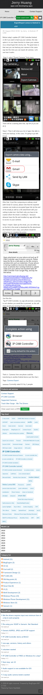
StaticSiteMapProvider (23, 503)
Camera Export (13, 380)
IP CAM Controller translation (10, 462)
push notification (23, 488)
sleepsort (12, 495)
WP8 (38, 517)
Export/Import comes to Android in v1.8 (27, 24)
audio (30, 422)
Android (32, 31)
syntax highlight (7, 506)
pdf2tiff (28, 484)
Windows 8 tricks (7, 514)
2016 (3, 545)
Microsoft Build (7, 477)
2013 (3, 538)
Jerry (25, 31)
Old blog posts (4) (10, 579)
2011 (3, 533)
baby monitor (12, 426)
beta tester (29, 426)
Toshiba (14, 510)
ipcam (38, 470)
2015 (3, 543)
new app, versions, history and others (17, 643)
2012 (3, 535)
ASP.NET (5, 422)
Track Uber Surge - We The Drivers (14, 403)
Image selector (18, 448)
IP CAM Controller (7, 17)
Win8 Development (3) (11, 593)
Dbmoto (30, 433)
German (27, 444)
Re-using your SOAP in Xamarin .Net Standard (20, 624)
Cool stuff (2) (8, 569)
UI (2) (5, 589)
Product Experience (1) (12, 583)
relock (32, 488)
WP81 (4, 521)
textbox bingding (28, 506)
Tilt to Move (6, 510)
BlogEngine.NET (34, 683)
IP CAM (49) (8, 576)
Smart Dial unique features (25, 499)
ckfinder (5, 433)
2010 (3, 530)
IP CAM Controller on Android (24, 459)
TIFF (36, 506)
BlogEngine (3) (8, 563)
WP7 (32, 517)
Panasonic (21, 484)
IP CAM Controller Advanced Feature (13, 455)
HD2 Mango (35, 444)
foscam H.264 (6, 444)
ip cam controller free (31, 455)
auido (36, 422)
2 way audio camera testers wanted (16, 675)
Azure (4, 426)
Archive (21, 11)
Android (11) (8, 559)
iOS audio (27, 448)
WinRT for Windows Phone (10, 517)
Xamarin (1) (7, 606)
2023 (3, 550)
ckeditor (36, 429)
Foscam (18, 440)
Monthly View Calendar (19, 477)
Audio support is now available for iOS (17, 668)
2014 (3, 540)
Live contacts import (24, 473)
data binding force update (17, 433)
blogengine (6, 429)
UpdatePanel (22, 510)
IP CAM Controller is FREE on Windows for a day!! (22, 656)
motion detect (34, 477)
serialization (6, 492)
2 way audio (6, 418)
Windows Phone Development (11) (16, 599)
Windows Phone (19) (11, 596)
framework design (18, 444)
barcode (20, 426)
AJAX (13, 418)
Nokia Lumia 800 (9, 484)
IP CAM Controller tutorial (12, 466)
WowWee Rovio (24, 517)
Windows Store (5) (10, 603)
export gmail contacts (32, 437)
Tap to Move (17, 506)
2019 (3, 548)
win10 (38, 510)
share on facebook (27, 492)
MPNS (30, 481)
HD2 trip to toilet (7, 448)
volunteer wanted (9, 649)
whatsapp (31, 510)
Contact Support (36, 11)
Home (7, 11)
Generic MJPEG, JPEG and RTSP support (19, 630)
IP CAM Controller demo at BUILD (15, 637)
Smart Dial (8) (8, 586)
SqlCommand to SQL (8, 503)
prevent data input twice (9, 488)
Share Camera (16, 492)
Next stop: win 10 (9, 662)
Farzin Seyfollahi (14, 688)
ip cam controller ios (8, 459)
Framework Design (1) (11, 573)
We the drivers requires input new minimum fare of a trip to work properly (22, 616)
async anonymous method (17, 422)
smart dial (21, 496)
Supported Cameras (9, 400)
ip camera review (29, 470)
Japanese (5, 473)
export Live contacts (8, 440)
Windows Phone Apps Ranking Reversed (25, 514)
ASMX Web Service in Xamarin (26, 418)
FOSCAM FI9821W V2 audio (31, 440)
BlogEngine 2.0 (15, 429)
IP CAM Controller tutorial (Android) (12, 470)
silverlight (5, 495)
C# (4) (5, 566)
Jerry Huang (21, 2)
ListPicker (13, 473)
